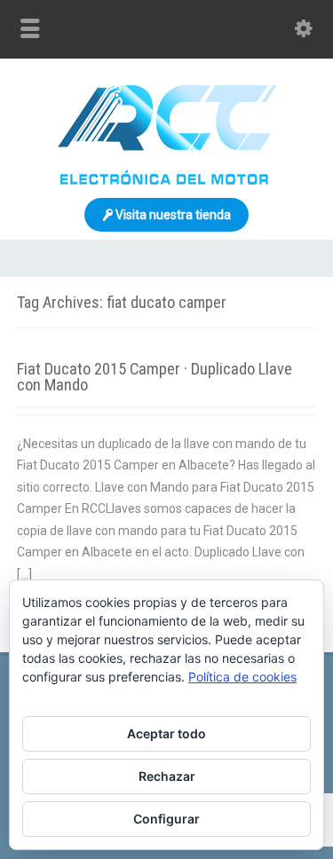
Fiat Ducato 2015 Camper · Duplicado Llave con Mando (154, 376)
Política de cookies (242, 676)
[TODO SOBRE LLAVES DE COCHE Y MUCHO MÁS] (167, 180)
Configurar (166, 818)
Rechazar (167, 776)
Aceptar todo (166, 733)
